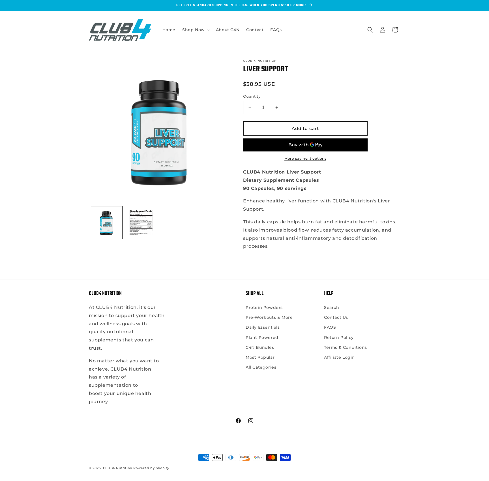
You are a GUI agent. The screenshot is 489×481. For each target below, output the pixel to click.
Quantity (251, 96)
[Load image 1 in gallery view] (106, 222)
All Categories (261, 367)
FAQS (330, 327)
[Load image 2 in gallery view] (141, 222)
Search (331, 307)
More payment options (305, 158)
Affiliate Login (339, 357)
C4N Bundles (260, 347)
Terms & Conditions (345, 347)
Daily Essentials (263, 327)
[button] (196, 30)
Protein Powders (264, 307)
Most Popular (260, 357)
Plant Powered (262, 337)
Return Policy (339, 337)
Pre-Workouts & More (269, 317)
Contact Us (336, 317)
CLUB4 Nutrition (117, 468)
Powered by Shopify (151, 468)
